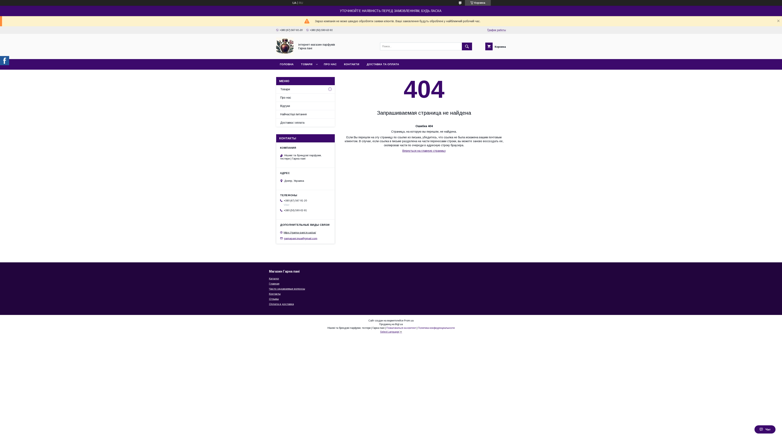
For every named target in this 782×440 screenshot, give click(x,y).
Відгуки (285, 106)
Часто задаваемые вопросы (287, 288)
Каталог (274, 278)
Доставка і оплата (292, 122)
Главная (274, 283)
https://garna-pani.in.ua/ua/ (300, 232)
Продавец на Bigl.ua (391, 324)
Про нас (330, 64)
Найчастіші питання (293, 114)
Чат (768, 429)
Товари (306, 64)
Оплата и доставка (281, 304)
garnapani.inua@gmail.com (300, 238)
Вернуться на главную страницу (424, 150)
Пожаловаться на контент (401, 328)
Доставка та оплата (383, 64)
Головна (286, 64)
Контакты (275, 293)
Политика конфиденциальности (436, 328)
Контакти (351, 64)
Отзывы (274, 298)
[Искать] (467, 46)
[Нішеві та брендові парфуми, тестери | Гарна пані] (284, 53)
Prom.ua (409, 320)
